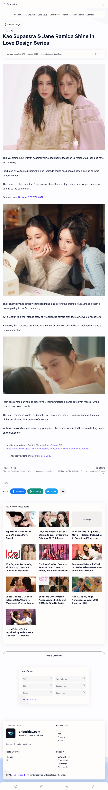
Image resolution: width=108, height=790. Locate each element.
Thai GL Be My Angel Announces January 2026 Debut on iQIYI (85, 599)
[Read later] (96, 54)
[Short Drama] (78, 14)
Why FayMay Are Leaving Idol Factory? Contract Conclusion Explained (19, 567)
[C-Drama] (18, 14)
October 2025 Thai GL (30, 197)
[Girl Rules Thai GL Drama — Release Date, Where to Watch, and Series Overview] (54, 552)
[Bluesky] (9, 744)
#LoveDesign (51, 445)
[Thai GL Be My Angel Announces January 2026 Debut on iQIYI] (87, 584)
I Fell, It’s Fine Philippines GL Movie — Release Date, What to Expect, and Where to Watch (87, 535)
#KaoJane (55, 448)
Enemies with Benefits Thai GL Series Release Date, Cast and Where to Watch (87, 567)
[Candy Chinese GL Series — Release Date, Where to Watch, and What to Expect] (21, 584)
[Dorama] (66, 14)
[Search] (94, 4)
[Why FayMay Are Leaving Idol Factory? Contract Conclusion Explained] (21, 552)
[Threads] (17, 744)
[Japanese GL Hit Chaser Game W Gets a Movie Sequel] (21, 519)
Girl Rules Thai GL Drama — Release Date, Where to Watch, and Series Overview (53, 567)
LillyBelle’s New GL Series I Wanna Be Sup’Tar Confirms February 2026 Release (53, 534)
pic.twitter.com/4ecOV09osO (75, 448)
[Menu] (41, 786)
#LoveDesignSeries (39, 448)
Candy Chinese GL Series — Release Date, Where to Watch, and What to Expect (20, 599)
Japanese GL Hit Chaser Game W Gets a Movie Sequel (18, 534)
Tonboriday (13, 4)
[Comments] (92, 786)
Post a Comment (54, 655)
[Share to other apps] (62, 491)
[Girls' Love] (42, 14)
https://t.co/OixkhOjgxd (17, 448)
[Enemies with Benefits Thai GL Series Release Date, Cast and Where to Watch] (87, 552)
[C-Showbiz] (30, 14)
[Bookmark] (99, 4)
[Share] (67, 786)
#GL (6, 483)
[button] (104, 4)
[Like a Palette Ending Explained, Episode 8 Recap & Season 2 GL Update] (21, 617)
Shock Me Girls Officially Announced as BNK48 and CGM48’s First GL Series (52, 599)
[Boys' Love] (55, 14)
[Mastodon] (27, 744)
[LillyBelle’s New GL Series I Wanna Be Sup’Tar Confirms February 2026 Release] (54, 519)
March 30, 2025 (43, 455)
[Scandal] (90, 14)
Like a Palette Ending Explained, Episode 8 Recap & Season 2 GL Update (20, 632)
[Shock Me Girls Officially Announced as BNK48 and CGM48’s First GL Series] (54, 584)
